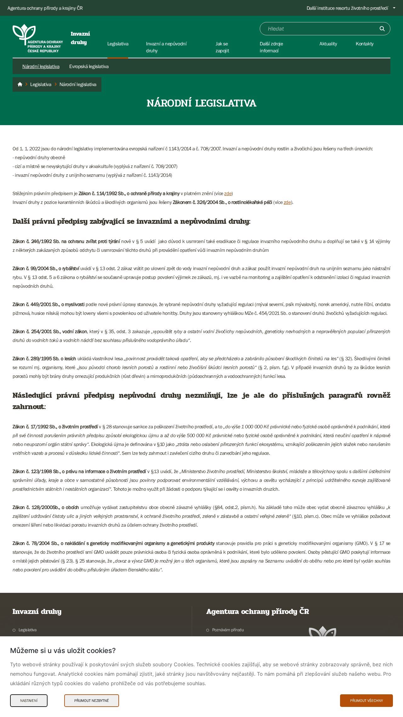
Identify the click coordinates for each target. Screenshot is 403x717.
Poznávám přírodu (228, 629)
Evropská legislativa (88, 66)
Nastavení (28, 700)
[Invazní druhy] (19, 84)
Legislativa (27, 629)
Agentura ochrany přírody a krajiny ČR (45, 8)
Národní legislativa (40, 66)
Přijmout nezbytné (91, 700)
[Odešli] (382, 28)
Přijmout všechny (366, 700)
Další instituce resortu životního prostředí (347, 8)
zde (227, 193)
